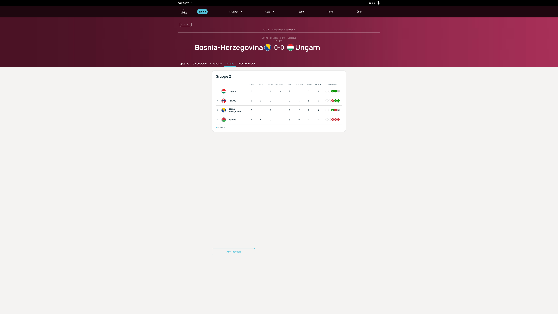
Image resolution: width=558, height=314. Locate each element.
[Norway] (224, 100)
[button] (235, 11)
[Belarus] (224, 119)
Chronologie (200, 63)
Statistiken (216, 63)
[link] (202, 11)
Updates (184, 63)
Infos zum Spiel (246, 63)
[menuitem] (210, 11)
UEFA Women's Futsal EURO (184, 11)
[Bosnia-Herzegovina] (224, 110)
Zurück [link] (187, 24)
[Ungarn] (224, 91)
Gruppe (230, 63)
